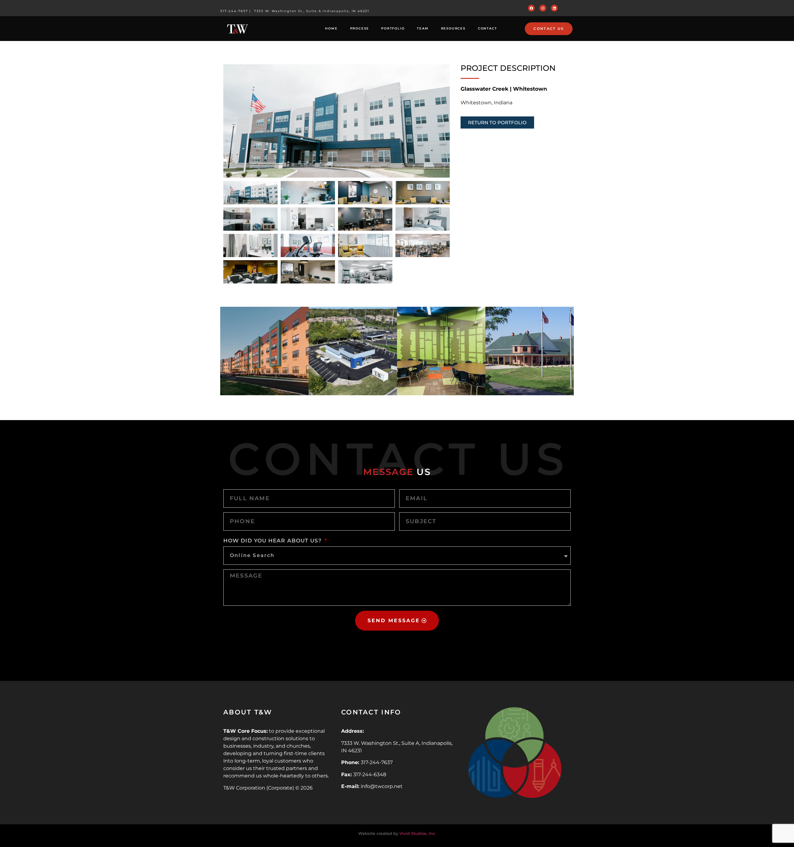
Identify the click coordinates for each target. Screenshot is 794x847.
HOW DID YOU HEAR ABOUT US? (273, 540)
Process (359, 28)
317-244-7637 (234, 11)
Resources (453, 28)
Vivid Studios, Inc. (417, 833)
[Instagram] (542, 8)
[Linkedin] (554, 8)
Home (331, 28)
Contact (487, 28)
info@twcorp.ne (380, 786)
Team (422, 28)
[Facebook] (531, 8)
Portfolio (392, 28)
